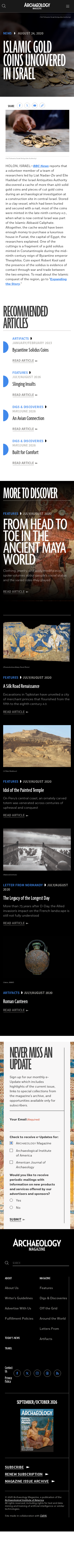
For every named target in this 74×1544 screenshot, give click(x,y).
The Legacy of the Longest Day (26, 898)
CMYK (43, 1516)
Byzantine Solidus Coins (30, 350)
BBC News (41, 166)
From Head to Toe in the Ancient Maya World (35, 542)
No (18, 1208)
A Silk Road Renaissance (21, 686)
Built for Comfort (25, 452)
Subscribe (14, 1467)
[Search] (7, 1263)
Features (46, 1288)
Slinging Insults (24, 384)
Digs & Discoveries (53, 1298)
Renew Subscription (24, 1474)
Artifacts (46, 1339)
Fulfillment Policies (19, 1318)
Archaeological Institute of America (33, 1153)
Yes (18, 1200)
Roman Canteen (15, 1001)
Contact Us (9, 1369)
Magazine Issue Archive (27, 1481)
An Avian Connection (28, 418)
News (7, 33)
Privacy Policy (8, 1379)
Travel (8, 1348)
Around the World (53, 1318)
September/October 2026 (37, 1402)
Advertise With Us (18, 1308)
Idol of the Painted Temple (23, 790)
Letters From (49, 1329)
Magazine (33, 1143)
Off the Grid (48, 1308)
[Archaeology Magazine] (37, 1251)
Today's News (12, 1338)
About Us (12, 1288)
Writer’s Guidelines (19, 1298)
